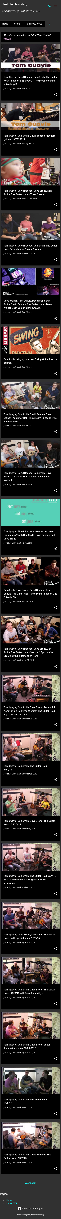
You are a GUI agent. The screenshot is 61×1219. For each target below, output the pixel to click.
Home (5, 24)
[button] (55, 95)
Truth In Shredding (14, 4)
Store (17, 24)
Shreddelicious (34, 24)
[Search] (50, 6)
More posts (30, 1183)
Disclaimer (11, 1203)
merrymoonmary (37, 1215)
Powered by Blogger (32, 1208)
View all (7, 39)
